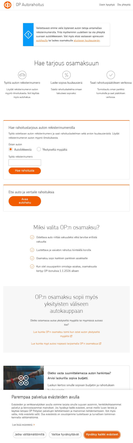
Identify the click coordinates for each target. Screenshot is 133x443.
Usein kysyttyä (107, 5)
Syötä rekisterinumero (21, 157)
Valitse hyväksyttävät (65, 434)
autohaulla (42, 40)
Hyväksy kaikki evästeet (102, 434)
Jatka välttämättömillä (29, 434)
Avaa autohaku (25, 201)
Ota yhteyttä (123, 5)
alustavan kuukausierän (87, 40)
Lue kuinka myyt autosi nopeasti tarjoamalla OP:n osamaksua (64, 344)
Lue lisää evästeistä (22, 425)
